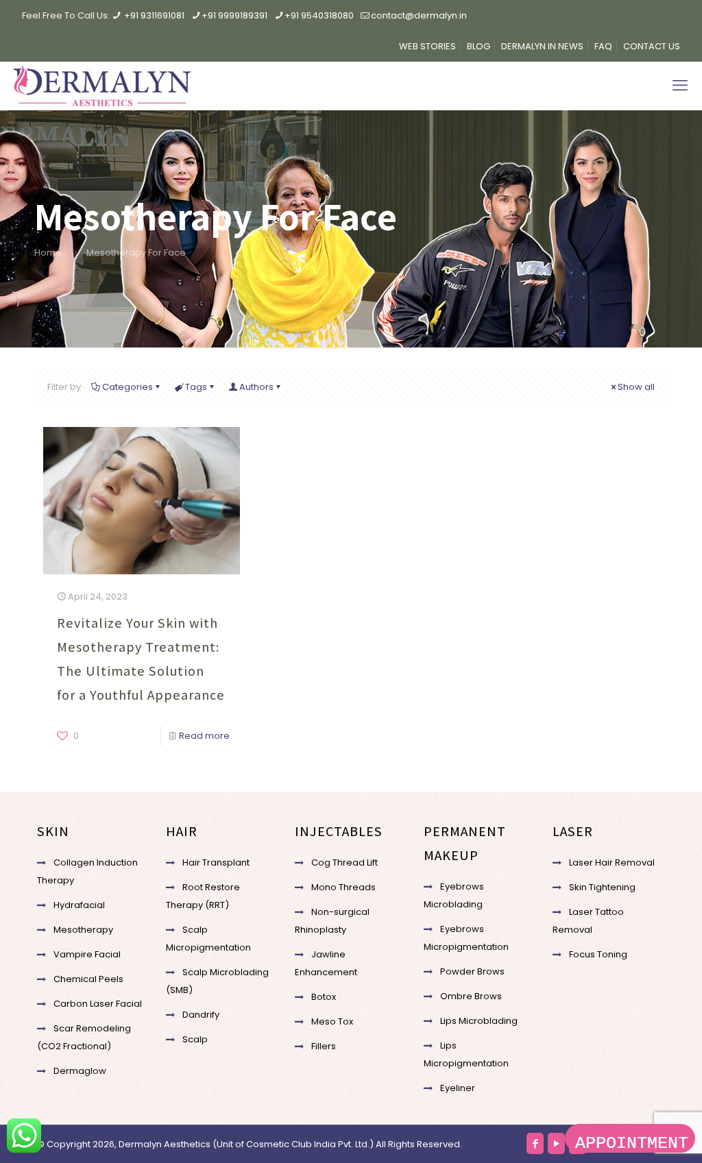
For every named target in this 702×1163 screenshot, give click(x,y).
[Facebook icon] (535, 1143)
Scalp (195, 1039)
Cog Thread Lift (344, 862)
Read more (204, 735)
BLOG (478, 46)
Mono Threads (343, 887)
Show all (636, 386)
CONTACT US (651, 46)
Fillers (323, 1046)
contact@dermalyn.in (419, 15)
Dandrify (200, 1014)
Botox (323, 996)
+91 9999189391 (234, 15)
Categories (127, 386)
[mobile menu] (680, 85)
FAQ (603, 46)
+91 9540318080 (319, 15)
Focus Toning (598, 954)
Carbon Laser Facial (97, 1003)
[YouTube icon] (556, 1143)
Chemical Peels (88, 979)
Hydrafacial (79, 904)
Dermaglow (79, 1070)
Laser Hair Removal (612, 862)
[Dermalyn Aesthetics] (102, 86)
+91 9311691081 (154, 15)
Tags (196, 386)
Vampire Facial (87, 954)
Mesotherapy (83, 929)
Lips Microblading (479, 1020)
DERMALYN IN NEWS (542, 46)
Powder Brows (472, 971)
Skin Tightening (602, 887)
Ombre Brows (471, 996)
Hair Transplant (216, 862)
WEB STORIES (427, 46)
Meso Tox (332, 1021)
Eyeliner (457, 1087)
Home (48, 252)
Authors (256, 386)
